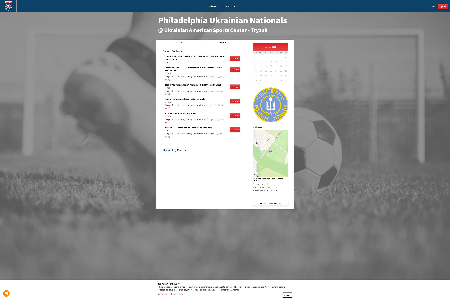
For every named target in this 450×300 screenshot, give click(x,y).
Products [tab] (224, 42)
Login (433, 6)
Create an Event (228, 6)
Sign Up (443, 6)
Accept (287, 295)
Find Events (213, 6)
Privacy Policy (177, 294)
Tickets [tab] (180, 42)
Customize (162, 294)
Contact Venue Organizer (270, 203)
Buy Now (235, 58)
